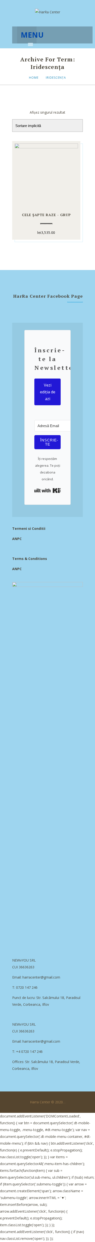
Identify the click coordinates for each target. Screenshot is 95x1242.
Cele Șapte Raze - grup (46, 214)
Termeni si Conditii (28, 528)
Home (33, 78)
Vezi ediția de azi (47, 391)
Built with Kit (47, 490)
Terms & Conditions (29, 558)
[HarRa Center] (47, 12)
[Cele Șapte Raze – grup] (46, 174)
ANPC (17, 538)
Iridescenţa (56, 78)
